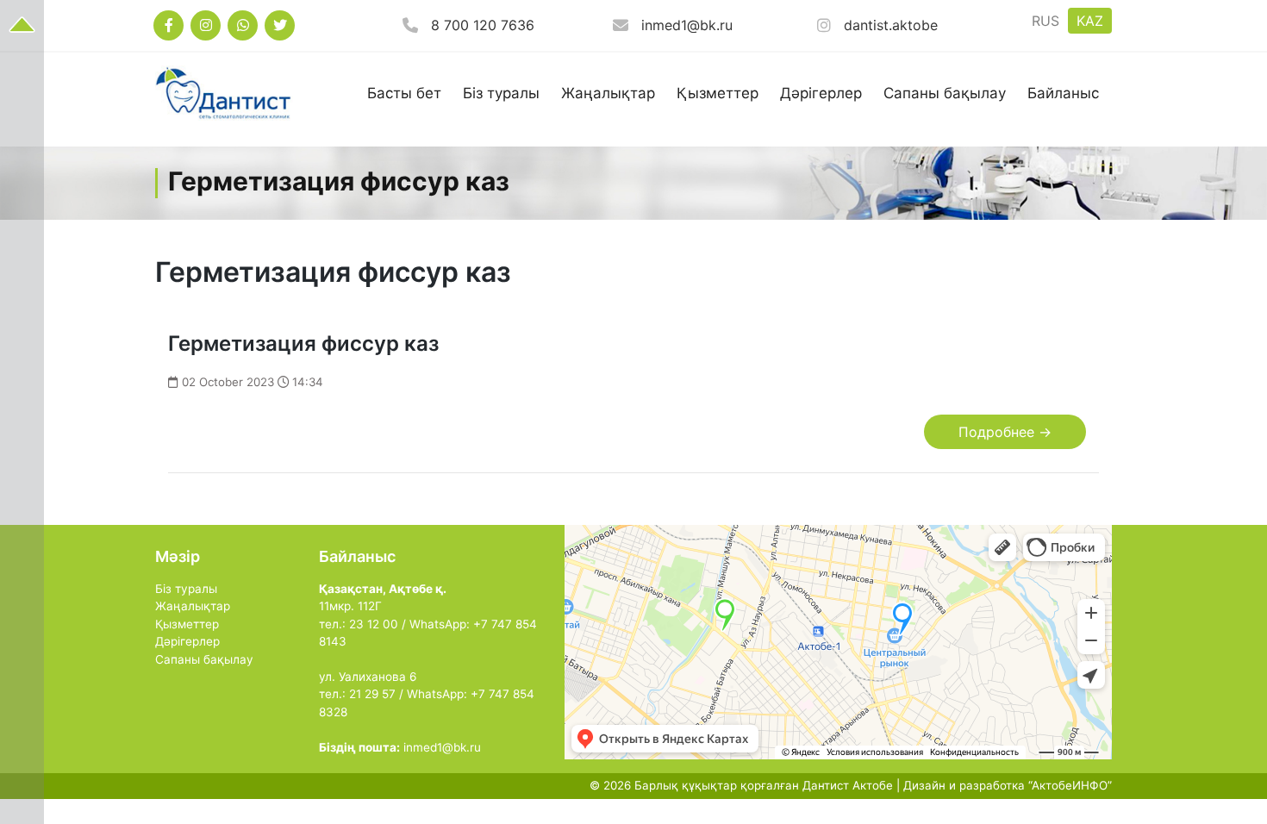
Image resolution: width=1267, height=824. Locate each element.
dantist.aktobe (891, 25)
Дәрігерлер (821, 93)
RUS (1045, 20)
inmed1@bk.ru (687, 25)
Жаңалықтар (608, 93)
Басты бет (404, 93)
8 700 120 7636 (482, 25)
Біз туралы (501, 93)
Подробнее (1005, 431)
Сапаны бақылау (944, 93)
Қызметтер (717, 93)
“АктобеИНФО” (1070, 785)
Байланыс (1063, 93)
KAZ (1090, 20)
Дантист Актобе (847, 785)
